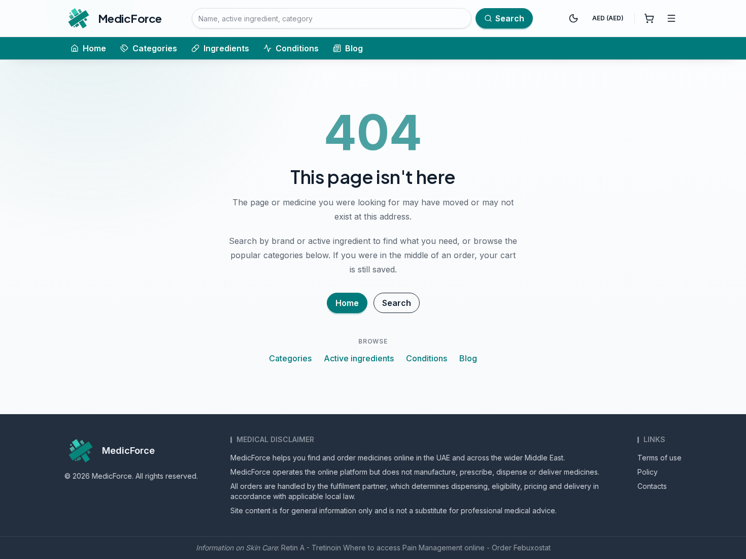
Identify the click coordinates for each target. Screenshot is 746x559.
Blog (354, 48)
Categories (154, 48)
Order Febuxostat (521, 547)
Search (396, 303)
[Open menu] (671, 18)
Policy (647, 472)
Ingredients (226, 48)
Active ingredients (359, 358)
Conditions (297, 48)
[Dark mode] (573, 18)
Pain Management (432, 547)
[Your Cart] (649, 18)
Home (94, 48)
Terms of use (659, 457)
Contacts (652, 486)
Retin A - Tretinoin (311, 547)
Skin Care (262, 547)
